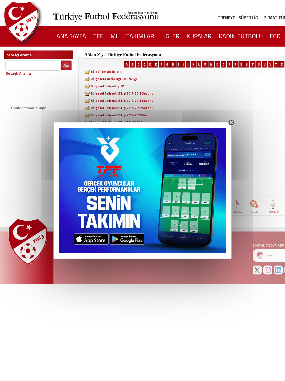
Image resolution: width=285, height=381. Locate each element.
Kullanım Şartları (169, 246)
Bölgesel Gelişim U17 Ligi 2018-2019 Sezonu (122, 151)
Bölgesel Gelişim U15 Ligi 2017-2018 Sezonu (122, 93)
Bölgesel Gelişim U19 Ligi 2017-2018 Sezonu (122, 173)
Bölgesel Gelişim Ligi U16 (108, 86)
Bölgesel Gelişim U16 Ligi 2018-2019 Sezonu (122, 137)
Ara (66, 65)
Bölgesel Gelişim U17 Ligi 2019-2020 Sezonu (122, 158)
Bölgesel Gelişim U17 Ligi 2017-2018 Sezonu (122, 144)
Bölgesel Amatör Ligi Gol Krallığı (114, 79)
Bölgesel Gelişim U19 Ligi (108, 166)
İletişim (70, 246)
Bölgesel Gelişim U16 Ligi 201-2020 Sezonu (121, 122)
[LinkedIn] (278, 270)
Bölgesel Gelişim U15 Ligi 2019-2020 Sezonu (122, 115)
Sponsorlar (204, 246)
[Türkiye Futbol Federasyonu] (30, 21)
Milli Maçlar (200, 212)
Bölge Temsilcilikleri (106, 71)
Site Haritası (97, 246)
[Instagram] (267, 270)
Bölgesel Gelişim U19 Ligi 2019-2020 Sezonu (122, 187)
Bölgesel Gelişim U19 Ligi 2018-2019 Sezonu (122, 180)
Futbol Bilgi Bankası (96, 207)
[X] (257, 270)
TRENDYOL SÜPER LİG (238, 18)
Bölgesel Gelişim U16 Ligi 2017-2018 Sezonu (122, 129)
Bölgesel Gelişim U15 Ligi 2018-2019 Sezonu (122, 108)
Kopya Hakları (131, 246)
